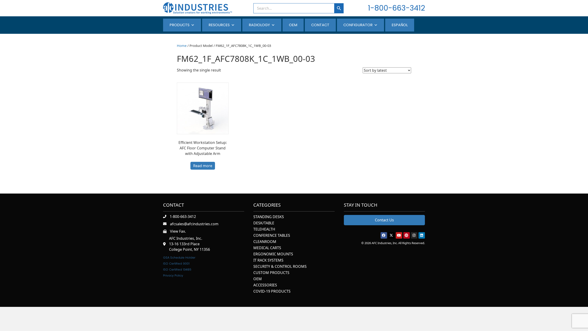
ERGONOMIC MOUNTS (273, 254)
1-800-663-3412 (396, 8)
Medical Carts (267, 248)
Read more (202, 165)
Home (182, 45)
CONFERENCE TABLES (271, 236)
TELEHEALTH (264, 229)
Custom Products (271, 273)
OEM (293, 25)
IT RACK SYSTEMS (268, 260)
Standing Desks (268, 217)
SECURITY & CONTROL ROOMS (280, 267)
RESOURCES (219, 25)
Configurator (358, 25)
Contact (320, 25)
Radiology (259, 25)
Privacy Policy (173, 275)
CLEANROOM (264, 242)
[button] (384, 235)
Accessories (265, 285)
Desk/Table (263, 223)
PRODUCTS (179, 25)
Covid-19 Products (272, 291)
